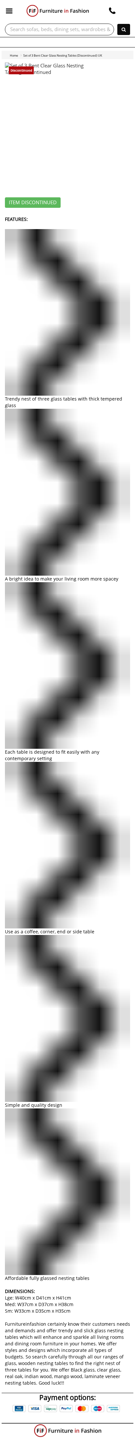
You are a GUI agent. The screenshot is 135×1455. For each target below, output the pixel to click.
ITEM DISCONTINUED (33, 203)
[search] (123, 29)
